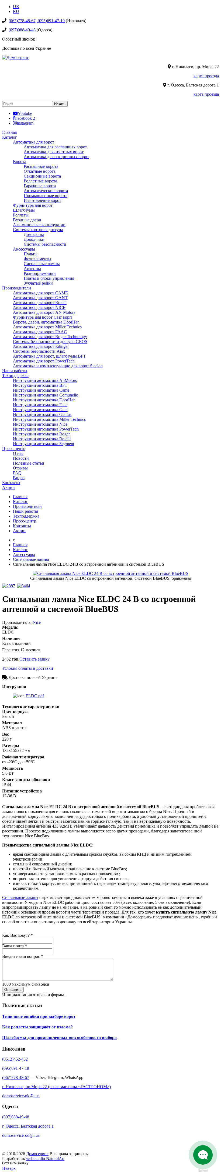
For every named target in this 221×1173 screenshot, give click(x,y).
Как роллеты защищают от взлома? (37, 1027)
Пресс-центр (13, 448)
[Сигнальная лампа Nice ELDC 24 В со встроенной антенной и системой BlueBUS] (110, 573)
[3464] (24, 586)
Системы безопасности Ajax (39, 351)
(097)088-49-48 (22, 30)
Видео (19, 477)
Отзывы (20, 468)
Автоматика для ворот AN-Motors (44, 312)
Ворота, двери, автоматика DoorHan (46, 322)
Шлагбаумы (24, 210)
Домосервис (37, 1153)
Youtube (25, 113)
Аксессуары (24, 249)
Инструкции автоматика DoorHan (44, 400)
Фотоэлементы (37, 258)
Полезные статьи (28, 463)
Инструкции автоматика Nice (40, 424)
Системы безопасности (45, 244)
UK (16, 6)
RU (16, 11)
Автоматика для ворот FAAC (40, 331)
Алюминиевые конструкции (39, 224)
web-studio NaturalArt (45, 1158)
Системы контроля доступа (38, 229)
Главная (9, 132)
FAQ (17, 473)
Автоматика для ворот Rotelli (40, 302)
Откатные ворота (40, 171)
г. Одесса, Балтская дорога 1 (28, 1126)
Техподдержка (15, 375)
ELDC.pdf (35, 696)
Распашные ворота (41, 166)
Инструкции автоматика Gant (40, 409)
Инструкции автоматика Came (41, 390)
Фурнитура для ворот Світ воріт (42, 317)
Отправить (13, 990)
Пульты (30, 254)
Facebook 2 (25, 118)
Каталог (9, 137)
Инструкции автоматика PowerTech (46, 429)
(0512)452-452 (15, 1059)
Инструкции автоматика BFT (40, 385)
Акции (8, 487)
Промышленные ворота (45, 195)
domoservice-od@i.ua (21, 1135)
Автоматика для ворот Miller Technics (47, 327)
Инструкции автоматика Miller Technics (49, 419)
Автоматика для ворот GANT (40, 297)
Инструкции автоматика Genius (42, 414)
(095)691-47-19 (15, 1068)
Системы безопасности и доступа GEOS (50, 341)
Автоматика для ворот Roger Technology (50, 336)
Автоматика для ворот (33, 142)
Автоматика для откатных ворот (54, 151)
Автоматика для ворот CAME (40, 293)
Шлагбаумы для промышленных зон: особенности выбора (59, 1037)
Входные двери (27, 220)
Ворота (19, 161)
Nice (37, 622)
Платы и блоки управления (49, 278)
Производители (16, 288)
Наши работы (14, 370)
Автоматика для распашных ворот (55, 147)
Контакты (11, 482)
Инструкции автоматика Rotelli (42, 438)
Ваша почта (14, 946)
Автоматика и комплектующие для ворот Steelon (58, 366)
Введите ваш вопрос (22, 956)
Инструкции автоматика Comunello (45, 395)
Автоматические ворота (46, 190)
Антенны (32, 268)
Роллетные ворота (40, 181)
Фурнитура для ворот (33, 205)
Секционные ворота (42, 176)
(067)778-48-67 (15, 1077)
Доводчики (34, 239)
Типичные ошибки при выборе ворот (38, 1016)
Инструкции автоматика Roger (41, 434)
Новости (21, 458)
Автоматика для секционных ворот (56, 156)
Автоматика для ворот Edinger (41, 346)
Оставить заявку (34, 659)
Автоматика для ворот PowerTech (44, 361)
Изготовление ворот (42, 200)
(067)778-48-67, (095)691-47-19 (37, 20)
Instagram (25, 123)
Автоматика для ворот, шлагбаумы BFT (49, 356)
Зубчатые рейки (38, 283)
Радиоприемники (40, 273)
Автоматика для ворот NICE (39, 307)
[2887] (9, 586)
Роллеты (21, 215)
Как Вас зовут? (17, 935)
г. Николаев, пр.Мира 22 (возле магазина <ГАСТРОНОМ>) (56, 1086)
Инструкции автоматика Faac (40, 404)
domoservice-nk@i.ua (21, 1096)
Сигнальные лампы (42, 263)
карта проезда (206, 76)
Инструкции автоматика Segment (43, 443)
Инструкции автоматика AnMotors (45, 380)
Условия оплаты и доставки (27, 668)
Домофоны (34, 234)
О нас (18, 453)
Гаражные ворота (40, 186)
